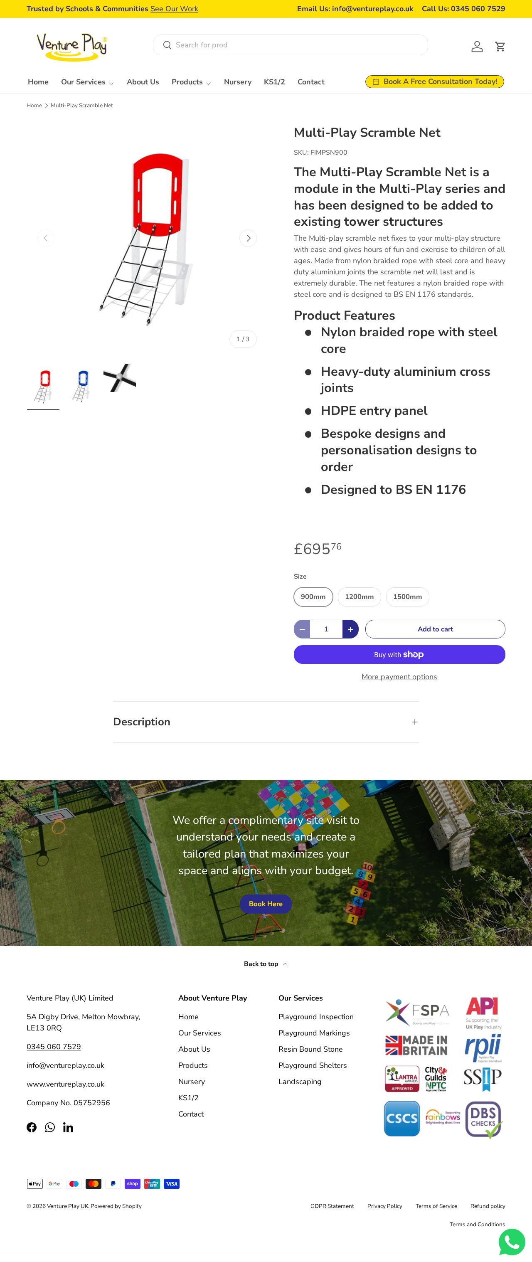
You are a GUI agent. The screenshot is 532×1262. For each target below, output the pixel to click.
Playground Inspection (316, 1017)
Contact (311, 82)
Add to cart (435, 629)
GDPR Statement (332, 1206)
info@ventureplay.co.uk (65, 1065)
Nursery (237, 82)
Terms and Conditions (477, 1224)
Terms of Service (436, 1206)
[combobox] (290, 45)
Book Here (266, 904)
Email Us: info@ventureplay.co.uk (355, 9)
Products (187, 82)
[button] (500, 46)
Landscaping (300, 1082)
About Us (143, 82)
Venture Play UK (67, 1206)
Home (38, 82)
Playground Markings (314, 1033)
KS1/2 (274, 82)
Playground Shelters (312, 1065)
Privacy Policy (384, 1206)
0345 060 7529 (54, 1047)
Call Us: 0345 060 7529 (463, 9)
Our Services (83, 82)
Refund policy (487, 1206)
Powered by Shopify (116, 1206)
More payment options (399, 677)
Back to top (262, 964)
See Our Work (174, 9)
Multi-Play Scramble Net (82, 105)
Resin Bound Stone (310, 1049)
